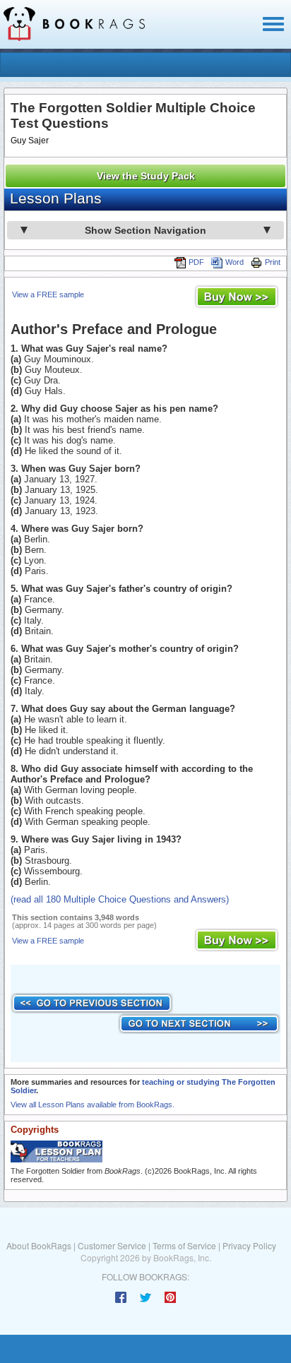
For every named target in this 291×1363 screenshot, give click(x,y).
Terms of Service (184, 1245)
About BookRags (38, 1245)
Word (234, 262)
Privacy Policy (249, 1245)
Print (272, 262)
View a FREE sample (48, 294)
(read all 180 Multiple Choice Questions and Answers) (120, 899)
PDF (196, 262)
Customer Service (112, 1245)
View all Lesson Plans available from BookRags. (92, 1104)
